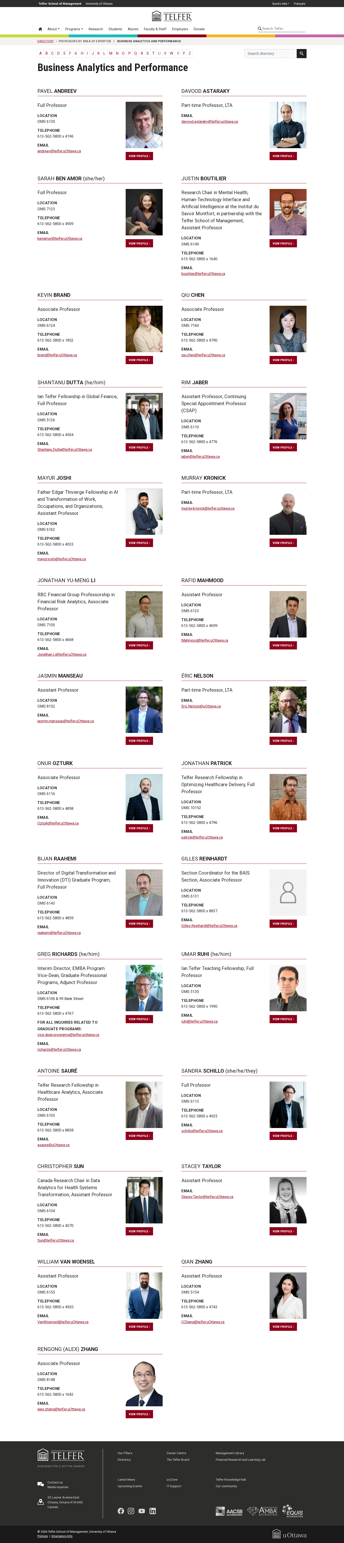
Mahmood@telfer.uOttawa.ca (204, 640)
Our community (226, 1486)
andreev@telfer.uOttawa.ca (59, 151)
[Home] (42, 29)
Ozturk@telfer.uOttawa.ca (58, 823)
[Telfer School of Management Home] (172, 16)
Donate (199, 29)
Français (299, 3)
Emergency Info (62, 1536)
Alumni (133, 29)
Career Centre (176, 1453)
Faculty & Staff (155, 29)
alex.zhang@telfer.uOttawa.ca (61, 1409)
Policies (42, 1536)
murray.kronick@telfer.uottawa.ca (207, 508)
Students (115, 29)
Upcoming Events (130, 1486)
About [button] (52, 29)
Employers (180, 29)
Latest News (126, 1479)
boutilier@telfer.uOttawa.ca (203, 274)
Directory (124, 1459)
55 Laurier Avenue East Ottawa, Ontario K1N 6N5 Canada (65, 1502)
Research (96, 29)
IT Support (174, 1486)
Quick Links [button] (279, 3)
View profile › (139, 156)
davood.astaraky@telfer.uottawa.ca (209, 121)
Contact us (55, 1482)
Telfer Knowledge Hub (231, 1479)
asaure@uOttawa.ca (53, 1145)
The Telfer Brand (178, 1459)
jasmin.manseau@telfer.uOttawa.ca (65, 721)
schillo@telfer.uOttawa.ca (202, 1131)
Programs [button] (72, 29)
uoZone (172, 1479)
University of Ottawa (99, 3)
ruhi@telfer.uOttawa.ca (199, 1021)
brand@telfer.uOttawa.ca (57, 355)
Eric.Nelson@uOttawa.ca (201, 706)
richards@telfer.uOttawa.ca (59, 1049)
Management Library (230, 1453)
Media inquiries (58, 1487)
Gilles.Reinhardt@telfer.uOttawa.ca (209, 926)
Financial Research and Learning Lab (241, 1459)
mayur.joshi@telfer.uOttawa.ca (61, 559)
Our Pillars (125, 1453)
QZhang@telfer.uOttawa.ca (202, 1322)
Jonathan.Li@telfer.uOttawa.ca (61, 654)
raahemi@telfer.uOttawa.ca (59, 933)
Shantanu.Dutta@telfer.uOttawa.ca (64, 449)
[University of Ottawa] (290, 1533)
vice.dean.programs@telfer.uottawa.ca (68, 1035)
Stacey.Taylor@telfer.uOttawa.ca (207, 1197)
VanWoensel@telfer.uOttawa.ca (62, 1322)
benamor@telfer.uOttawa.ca (59, 238)
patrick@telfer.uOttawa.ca (202, 837)
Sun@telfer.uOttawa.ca (55, 1240)
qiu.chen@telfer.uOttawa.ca (203, 355)
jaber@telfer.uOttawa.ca (200, 456)
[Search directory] (302, 53)
